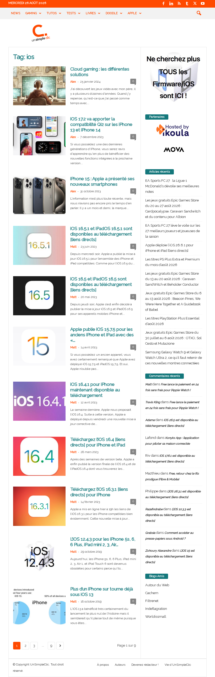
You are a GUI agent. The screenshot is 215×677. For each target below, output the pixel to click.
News (15, 13)
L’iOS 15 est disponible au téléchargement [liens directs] (170, 556)
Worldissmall (155, 617)
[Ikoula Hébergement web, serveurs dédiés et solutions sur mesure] (173, 130)
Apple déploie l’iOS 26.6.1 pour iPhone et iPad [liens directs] (169, 248)
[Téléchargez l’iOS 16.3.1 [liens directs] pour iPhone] (39, 506)
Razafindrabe (154, 509)
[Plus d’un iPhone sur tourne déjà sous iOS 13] (39, 606)
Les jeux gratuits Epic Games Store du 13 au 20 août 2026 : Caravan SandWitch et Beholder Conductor (172, 278)
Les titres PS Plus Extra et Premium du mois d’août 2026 (172, 262)
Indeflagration (156, 609)
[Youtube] (203, 4)
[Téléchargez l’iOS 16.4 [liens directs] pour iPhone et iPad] (39, 456)
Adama (150, 420)
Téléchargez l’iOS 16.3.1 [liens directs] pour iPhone (99, 492)
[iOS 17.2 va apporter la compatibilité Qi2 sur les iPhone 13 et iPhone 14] (39, 135)
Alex (73, 81)
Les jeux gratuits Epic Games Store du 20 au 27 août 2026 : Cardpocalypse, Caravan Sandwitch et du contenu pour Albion (173, 208)
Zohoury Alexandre (158, 550)
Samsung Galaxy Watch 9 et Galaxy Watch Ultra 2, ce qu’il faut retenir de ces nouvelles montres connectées (173, 357)
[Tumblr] (187, 4)
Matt (73, 246)
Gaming (31, 13)
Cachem (151, 593)
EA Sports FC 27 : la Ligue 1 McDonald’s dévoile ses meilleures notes (172, 186)
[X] (195, 4)
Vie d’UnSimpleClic (178, 665)
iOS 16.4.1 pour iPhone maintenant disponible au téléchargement (95, 390)
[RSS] (179, 4)
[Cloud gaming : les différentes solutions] (39, 85)
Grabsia (150, 533)
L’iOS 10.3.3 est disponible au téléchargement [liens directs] (168, 515)
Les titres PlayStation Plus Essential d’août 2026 (172, 321)
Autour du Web (157, 585)
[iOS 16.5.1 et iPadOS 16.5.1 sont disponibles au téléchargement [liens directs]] (39, 245)
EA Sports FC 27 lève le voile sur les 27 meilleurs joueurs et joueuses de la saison (172, 230)
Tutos (52, 13)
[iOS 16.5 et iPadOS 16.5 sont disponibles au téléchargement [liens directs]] (39, 295)
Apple (132, 13)
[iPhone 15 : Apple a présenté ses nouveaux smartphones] (39, 195)
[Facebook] (163, 4)
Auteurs (120, 665)
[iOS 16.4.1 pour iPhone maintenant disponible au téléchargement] (39, 401)
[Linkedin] (171, 4)
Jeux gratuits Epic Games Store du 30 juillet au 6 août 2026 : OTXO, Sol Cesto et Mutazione (173, 337)
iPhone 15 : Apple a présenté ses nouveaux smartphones (102, 181)
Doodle (112, 13)
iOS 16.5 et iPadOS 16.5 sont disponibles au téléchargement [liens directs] (101, 284)
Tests (71, 13)
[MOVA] (173, 149)
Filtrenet (151, 601)
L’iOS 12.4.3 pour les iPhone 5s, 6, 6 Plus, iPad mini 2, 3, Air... (102, 541)
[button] (199, 13)
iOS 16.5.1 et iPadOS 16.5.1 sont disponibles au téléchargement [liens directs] (101, 234)
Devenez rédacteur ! (145, 665)
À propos (103, 665)
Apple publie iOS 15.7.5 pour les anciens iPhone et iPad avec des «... (102, 335)
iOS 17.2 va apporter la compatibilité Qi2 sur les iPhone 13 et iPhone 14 (101, 124)
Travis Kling (152, 402)
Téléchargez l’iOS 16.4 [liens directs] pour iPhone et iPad (97, 442)
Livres (91, 13)
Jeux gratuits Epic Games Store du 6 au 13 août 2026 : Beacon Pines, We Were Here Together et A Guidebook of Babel (173, 301)
